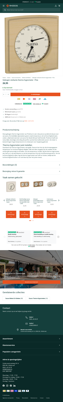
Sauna (8, 77)
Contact (41, 398)
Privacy (18, 398)
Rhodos (8, 395)
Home (4, 77)
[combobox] (31, 10)
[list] (31, 44)
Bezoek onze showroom (31, 282)
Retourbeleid (25, 398)
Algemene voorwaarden (8, 398)
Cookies (48, 398)
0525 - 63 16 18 (28, 121)
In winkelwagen (35, 94)
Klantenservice (34, 398)
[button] (59, 6)
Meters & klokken (26, 77)
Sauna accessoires (16, 77)
